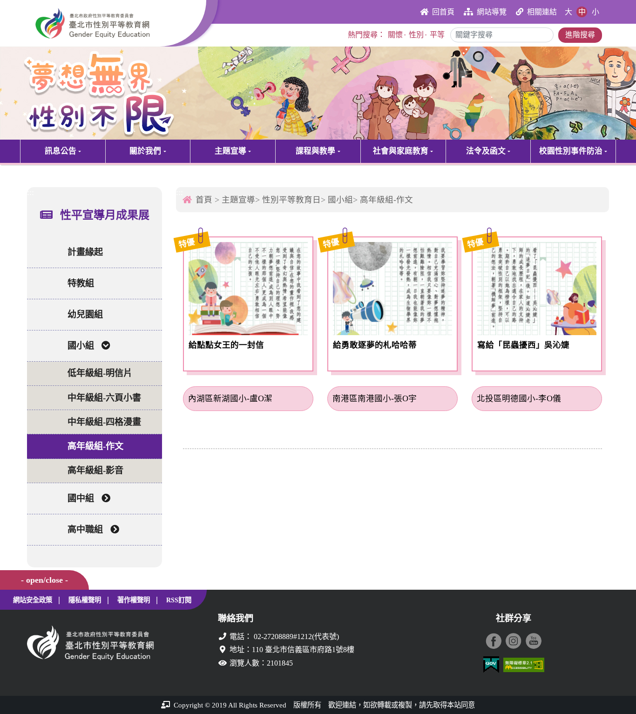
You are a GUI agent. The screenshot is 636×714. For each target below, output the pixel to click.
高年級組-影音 (95, 470)
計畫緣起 (85, 252)
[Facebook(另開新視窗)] (493, 641)
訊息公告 (60, 151)
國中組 (81, 498)
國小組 (81, 345)
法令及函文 (486, 151)
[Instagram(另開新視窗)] (513, 641)
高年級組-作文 (95, 446)
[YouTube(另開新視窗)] (533, 641)
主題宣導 (230, 151)
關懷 (395, 35)
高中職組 (85, 529)
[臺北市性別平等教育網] (116, 23)
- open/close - (44, 580)
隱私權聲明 (84, 600)
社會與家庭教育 (400, 151)
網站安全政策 (32, 600)
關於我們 (145, 151)
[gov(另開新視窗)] (491, 665)
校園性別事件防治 (570, 151)
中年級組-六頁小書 (104, 398)
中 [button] (582, 12)
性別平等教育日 (291, 199)
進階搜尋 (580, 35)
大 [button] (568, 12)
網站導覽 (492, 12)
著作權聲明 (133, 600)
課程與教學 (315, 151)
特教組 (81, 283)
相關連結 (542, 12)
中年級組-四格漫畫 (104, 422)
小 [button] (595, 12)
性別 (416, 35)
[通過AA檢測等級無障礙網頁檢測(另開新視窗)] (523, 665)
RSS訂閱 (178, 600)
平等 (437, 35)
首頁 (204, 199)
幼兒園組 (85, 314)
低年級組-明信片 (100, 373)
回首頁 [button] (443, 12)
